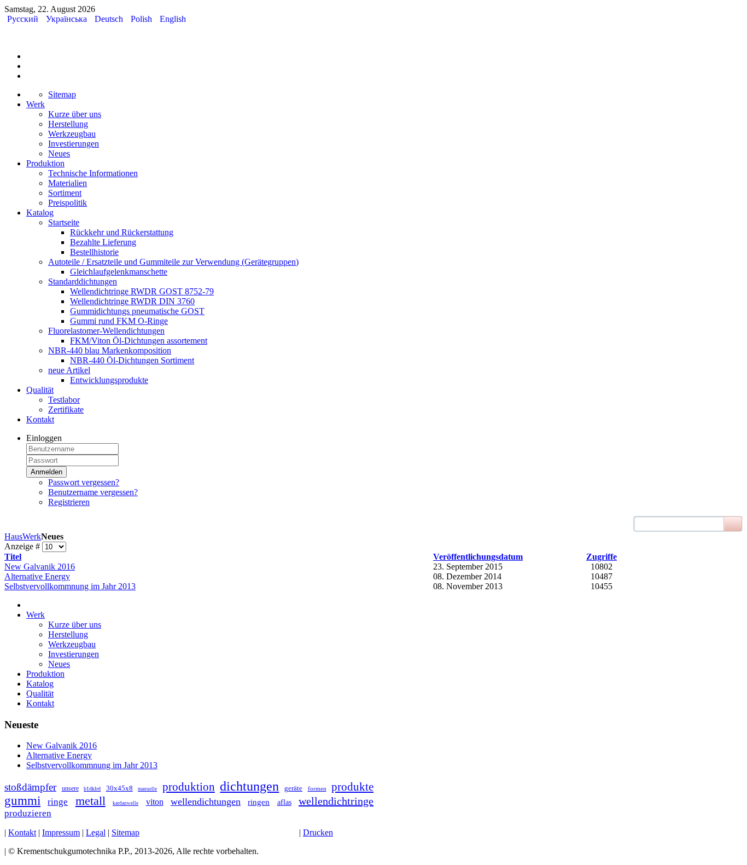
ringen (259, 802)
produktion (188, 786)
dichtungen (249, 786)
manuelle (147, 789)
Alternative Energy (37, 576)
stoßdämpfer (30, 787)
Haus (13, 536)
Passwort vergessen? (83, 482)
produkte (352, 786)
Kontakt (22, 832)
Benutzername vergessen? (93, 492)
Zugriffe (601, 556)
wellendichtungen (206, 801)
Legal (96, 832)
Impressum (61, 832)
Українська (67, 19)
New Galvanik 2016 (39, 566)
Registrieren (69, 502)
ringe (58, 802)
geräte (293, 788)
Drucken (318, 832)
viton (155, 801)
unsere (70, 788)
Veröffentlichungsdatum (478, 556)
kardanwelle (125, 803)
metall (90, 801)
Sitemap (125, 832)
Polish (142, 19)
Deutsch (110, 19)
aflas (284, 802)
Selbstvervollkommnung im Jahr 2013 (70, 586)
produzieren (27, 813)
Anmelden (46, 472)
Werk (31, 536)
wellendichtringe (336, 801)
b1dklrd (92, 789)
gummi (22, 801)
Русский (23, 19)
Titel (12, 556)
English (173, 19)
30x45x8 (119, 788)
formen (317, 788)
